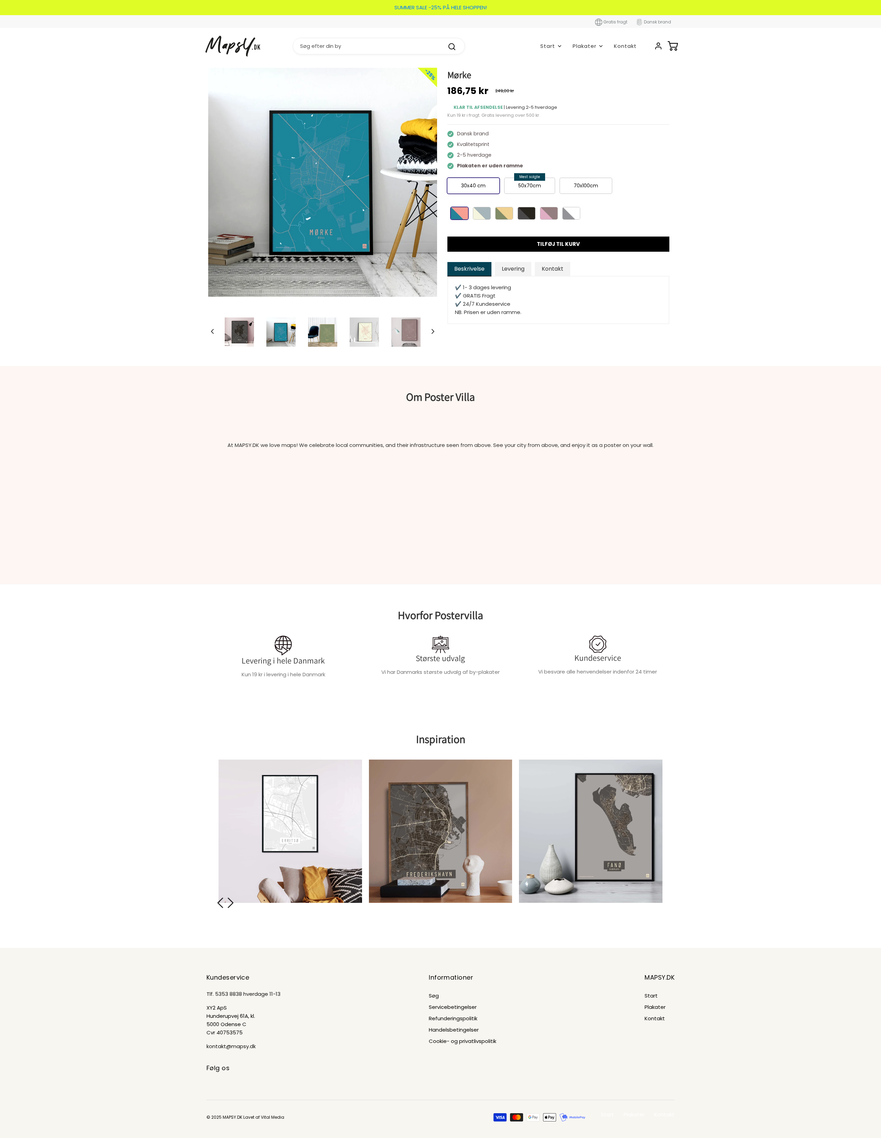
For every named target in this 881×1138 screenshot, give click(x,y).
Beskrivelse (469, 269)
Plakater (655, 1007)
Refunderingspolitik (453, 1018)
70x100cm (586, 185)
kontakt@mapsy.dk (231, 1046)
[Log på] (658, 46)
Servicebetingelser (453, 1007)
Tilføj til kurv (558, 244)
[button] (212, 331)
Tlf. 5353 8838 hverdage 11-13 (243, 994)
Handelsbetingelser (454, 1029)
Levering (513, 269)
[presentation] (220, 903)
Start (651, 995)
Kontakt (625, 46)
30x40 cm (473, 185)
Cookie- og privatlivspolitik (462, 1041)
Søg (434, 995)
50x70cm (529, 185)
